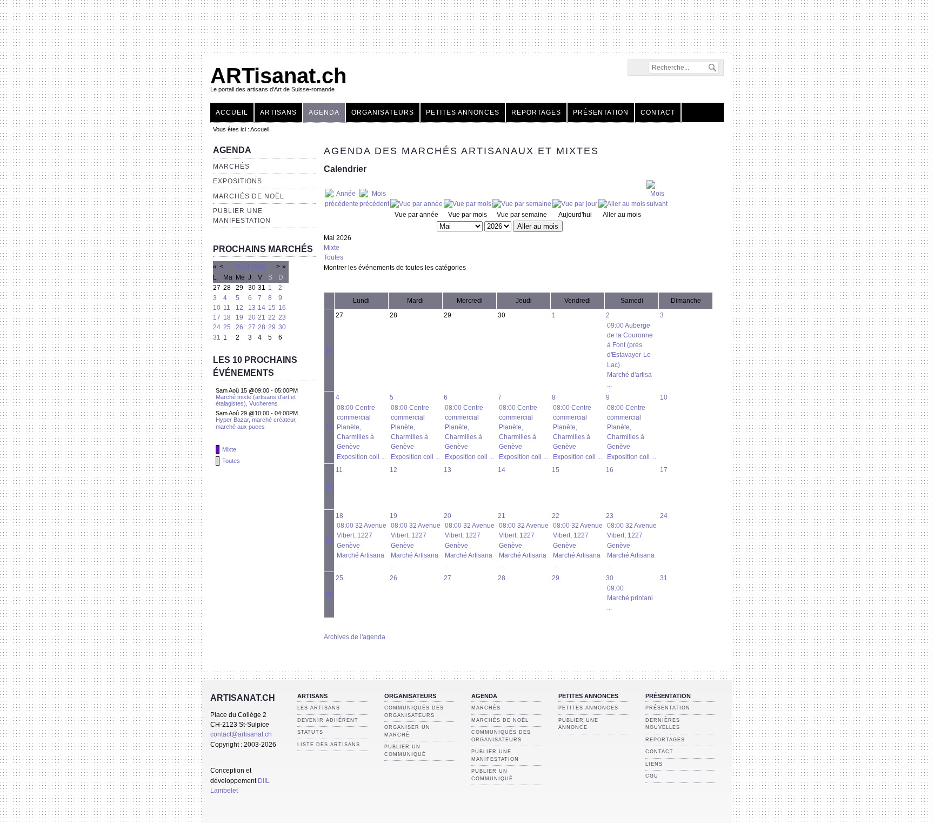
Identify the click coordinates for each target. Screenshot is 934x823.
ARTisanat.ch (278, 76)
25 (227, 327)
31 (217, 337)
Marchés (231, 166)
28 (261, 327)
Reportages (536, 112)
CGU (651, 776)
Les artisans (318, 708)
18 (227, 317)
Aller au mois (537, 226)
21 (261, 317)
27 (252, 327)
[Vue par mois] (467, 204)
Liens (654, 764)
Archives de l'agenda (354, 637)
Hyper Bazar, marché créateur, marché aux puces (256, 422)
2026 (258, 266)
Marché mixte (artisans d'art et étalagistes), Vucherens (256, 400)
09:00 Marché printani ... (630, 598)
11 (226, 307)
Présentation (601, 112)
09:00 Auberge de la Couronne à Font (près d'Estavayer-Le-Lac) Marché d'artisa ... (630, 355)
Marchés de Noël (248, 196)
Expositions (237, 181)
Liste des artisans (328, 744)
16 (282, 307)
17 (217, 317)
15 (272, 307)
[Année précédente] (341, 204)
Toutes (231, 460)
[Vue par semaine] (521, 204)
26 (239, 327)
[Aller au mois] (621, 204)
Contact (658, 112)
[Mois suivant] (657, 204)
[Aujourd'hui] (574, 204)
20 (252, 317)
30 (282, 327)
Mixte (229, 449)
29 (272, 327)
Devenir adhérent (327, 720)
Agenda (324, 112)
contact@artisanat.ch (241, 734)
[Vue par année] (416, 204)
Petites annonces (462, 112)
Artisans (278, 112)
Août (242, 266)
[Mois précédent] (374, 204)
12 (239, 307)
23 (282, 317)
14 (261, 307)
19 (239, 317)
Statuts (310, 732)
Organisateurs (382, 112)
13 (252, 307)
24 (217, 327)
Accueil (232, 112)
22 (272, 317)
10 (217, 307)
